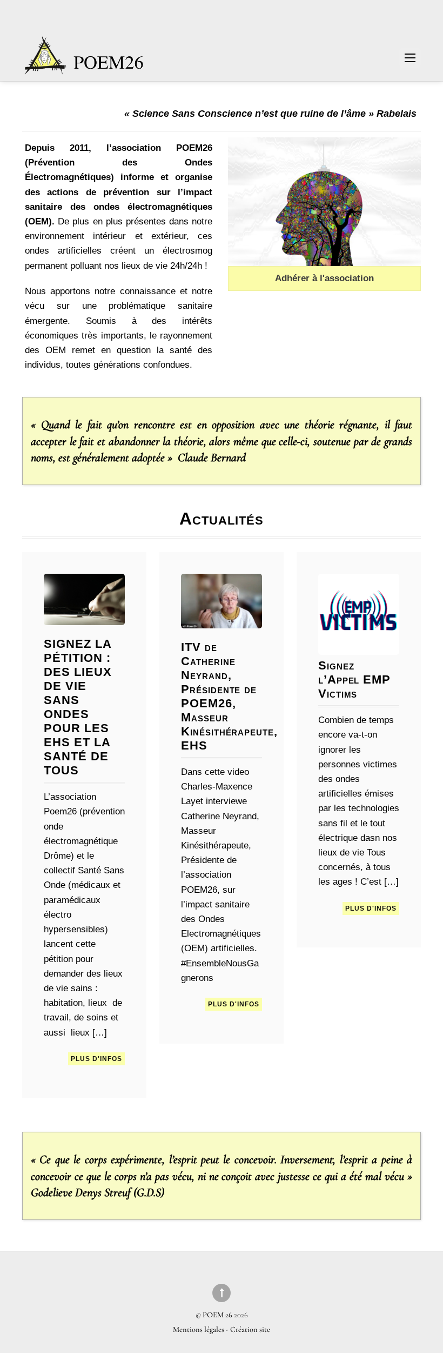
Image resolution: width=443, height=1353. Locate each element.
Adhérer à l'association (324, 278)
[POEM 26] (84, 61)
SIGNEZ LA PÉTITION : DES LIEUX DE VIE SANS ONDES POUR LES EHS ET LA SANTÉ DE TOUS (78, 707)
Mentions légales (199, 1329)
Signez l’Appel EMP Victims (354, 679)
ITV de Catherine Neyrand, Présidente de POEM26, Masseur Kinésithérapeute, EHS (229, 696)
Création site (250, 1329)
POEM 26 (217, 1314)
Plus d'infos (96, 1059)
